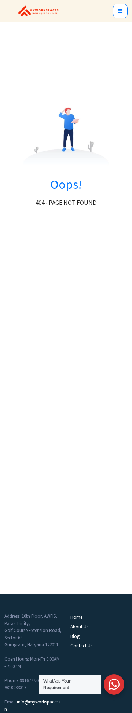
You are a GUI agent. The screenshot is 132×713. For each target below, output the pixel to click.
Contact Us (81, 646)
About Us (79, 627)
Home (76, 617)
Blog (75, 636)
